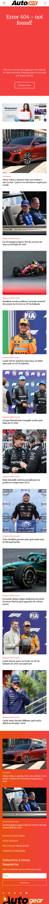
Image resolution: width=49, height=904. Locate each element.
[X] (20, 893)
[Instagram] (9, 893)
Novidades (7, 176)
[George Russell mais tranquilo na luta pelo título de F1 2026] (24, 392)
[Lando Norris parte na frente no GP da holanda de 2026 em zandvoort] (24, 632)
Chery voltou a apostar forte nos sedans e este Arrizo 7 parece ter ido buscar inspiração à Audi (24, 182)
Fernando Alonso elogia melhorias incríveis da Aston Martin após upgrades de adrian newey (23, 601)
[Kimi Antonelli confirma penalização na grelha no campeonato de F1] (24, 451)
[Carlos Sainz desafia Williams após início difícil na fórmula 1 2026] (24, 692)
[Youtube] (26, 893)
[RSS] (15, 893)
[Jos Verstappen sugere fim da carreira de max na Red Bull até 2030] (24, 213)
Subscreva (24, 883)
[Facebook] (3, 893)
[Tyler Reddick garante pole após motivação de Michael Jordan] (24, 511)
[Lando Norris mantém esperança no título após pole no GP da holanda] (24, 332)
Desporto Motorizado (11, 238)
